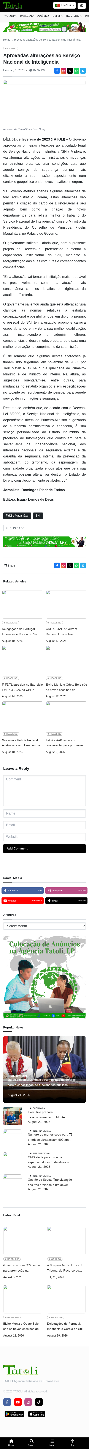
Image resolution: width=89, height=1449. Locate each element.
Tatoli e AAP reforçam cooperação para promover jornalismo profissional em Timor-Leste (64, 743)
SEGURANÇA (73, 15)
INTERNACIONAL (18, 1076)
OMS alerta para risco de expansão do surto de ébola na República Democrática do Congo (49, 1160)
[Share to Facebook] (57, 71)
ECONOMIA (39, 1108)
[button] (11, 1443)
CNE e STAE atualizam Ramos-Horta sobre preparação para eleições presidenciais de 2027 (63, 632)
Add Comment (17, 848)
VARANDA (10, 15)
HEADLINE (12, 623)
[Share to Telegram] (83, 71)
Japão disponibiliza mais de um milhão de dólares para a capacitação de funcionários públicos (42, 1082)
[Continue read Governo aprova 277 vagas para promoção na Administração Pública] (22, 1241)
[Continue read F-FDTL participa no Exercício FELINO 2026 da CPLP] (22, 660)
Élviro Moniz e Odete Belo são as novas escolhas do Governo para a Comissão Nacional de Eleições (66, 688)
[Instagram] (63, 71)
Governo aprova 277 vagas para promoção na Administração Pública (22, 1268)
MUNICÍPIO (27, 15)
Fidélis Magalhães (17, 515)
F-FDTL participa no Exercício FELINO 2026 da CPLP (22, 687)
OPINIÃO (56, 1259)
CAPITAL (12, 48)
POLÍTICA (43, 15)
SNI (38, 515)
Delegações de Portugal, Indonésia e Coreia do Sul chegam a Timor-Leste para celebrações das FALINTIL (21, 632)
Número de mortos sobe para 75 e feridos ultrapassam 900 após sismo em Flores (50, 1137)
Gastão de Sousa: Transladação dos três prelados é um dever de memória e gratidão (50, 1183)
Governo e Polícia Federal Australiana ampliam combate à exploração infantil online (22, 743)
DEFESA (57, 15)
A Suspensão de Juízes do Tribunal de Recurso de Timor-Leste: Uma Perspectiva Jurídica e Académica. (65, 1268)
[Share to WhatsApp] (76, 71)
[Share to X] (70, 71)
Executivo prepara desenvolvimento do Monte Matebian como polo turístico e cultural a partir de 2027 (49, 1115)
